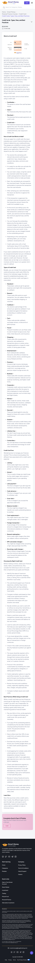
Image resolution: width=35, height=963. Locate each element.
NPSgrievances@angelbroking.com (9, 939)
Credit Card (22, 14)
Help (6, 959)
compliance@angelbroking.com (7, 938)
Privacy (10, 959)
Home (4, 12)
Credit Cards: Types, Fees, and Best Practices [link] (15, 16)
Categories (5, 868)
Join (27, 3)
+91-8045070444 (18, 941)
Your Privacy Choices (22, 959)
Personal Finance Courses (10, 14)
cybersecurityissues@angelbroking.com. (12, 942)
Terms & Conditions (23, 868)
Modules (4, 871)
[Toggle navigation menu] (32, 3)
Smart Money (11, 12)
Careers (20, 874)
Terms (14, 959)
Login (7, 825)
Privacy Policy (22, 865)
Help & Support (22, 871)
